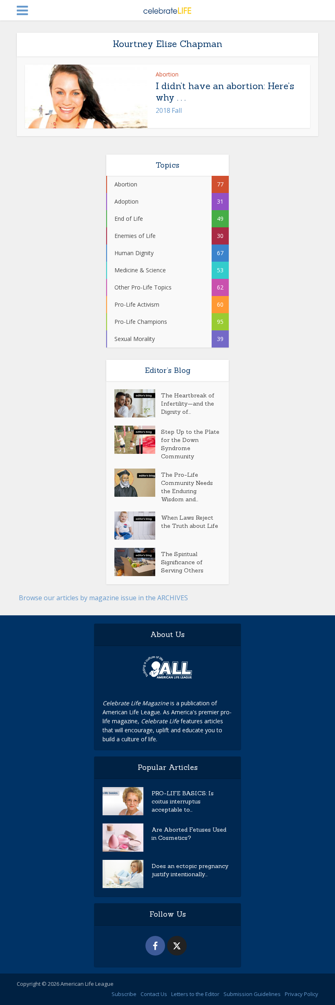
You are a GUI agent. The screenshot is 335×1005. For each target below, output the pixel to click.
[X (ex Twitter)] (177, 946)
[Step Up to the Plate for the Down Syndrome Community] (137, 440)
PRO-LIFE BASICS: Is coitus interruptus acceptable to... (183, 801)
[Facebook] (155, 946)
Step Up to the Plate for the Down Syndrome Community (190, 444)
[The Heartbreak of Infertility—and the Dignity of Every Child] (137, 403)
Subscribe (124, 994)
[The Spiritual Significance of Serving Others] (137, 562)
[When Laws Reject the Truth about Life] (137, 525)
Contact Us (154, 994)
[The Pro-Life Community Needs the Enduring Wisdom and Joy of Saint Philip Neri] (137, 483)
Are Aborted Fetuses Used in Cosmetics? (189, 833)
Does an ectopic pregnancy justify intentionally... (190, 870)
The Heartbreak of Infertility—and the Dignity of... (187, 403)
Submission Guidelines (252, 994)
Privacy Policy (301, 994)
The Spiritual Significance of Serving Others (182, 562)
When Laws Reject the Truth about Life (189, 521)
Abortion (167, 74)
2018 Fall (169, 110)
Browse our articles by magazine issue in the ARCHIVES (103, 597)
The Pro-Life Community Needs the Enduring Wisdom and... (187, 487)
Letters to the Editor (195, 994)
